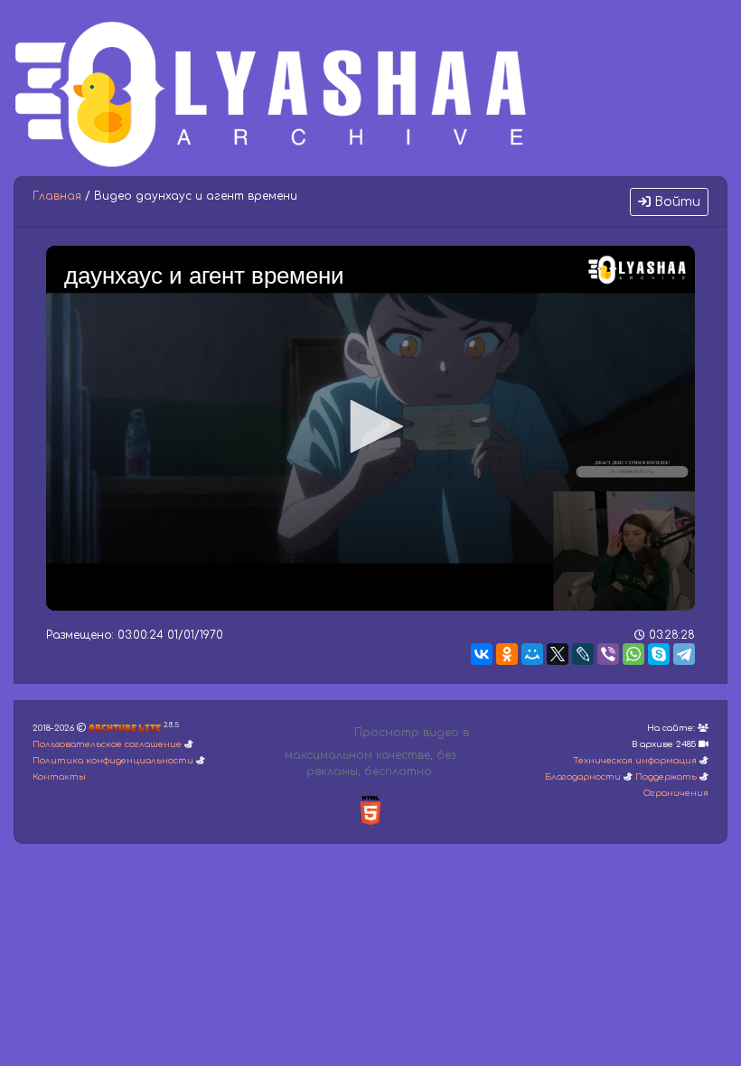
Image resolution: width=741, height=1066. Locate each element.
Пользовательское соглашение (107, 744)
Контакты (59, 776)
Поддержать (666, 776)
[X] (557, 654)
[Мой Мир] (532, 654)
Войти (675, 202)
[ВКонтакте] (481, 654)
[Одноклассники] (507, 654)
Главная (57, 196)
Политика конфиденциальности (113, 760)
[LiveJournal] (583, 654)
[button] (370, 426)
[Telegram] (684, 654)
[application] (370, 428)
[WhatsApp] (633, 654)
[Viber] (608, 654)
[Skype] (659, 654)
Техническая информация (635, 760)
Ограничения (675, 793)
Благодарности (583, 776)
